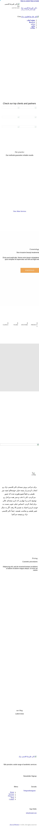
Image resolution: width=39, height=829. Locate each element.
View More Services (19, 211)
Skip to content (25, 1)
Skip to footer (34, 1)
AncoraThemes (14, 825)
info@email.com (31, 813)
